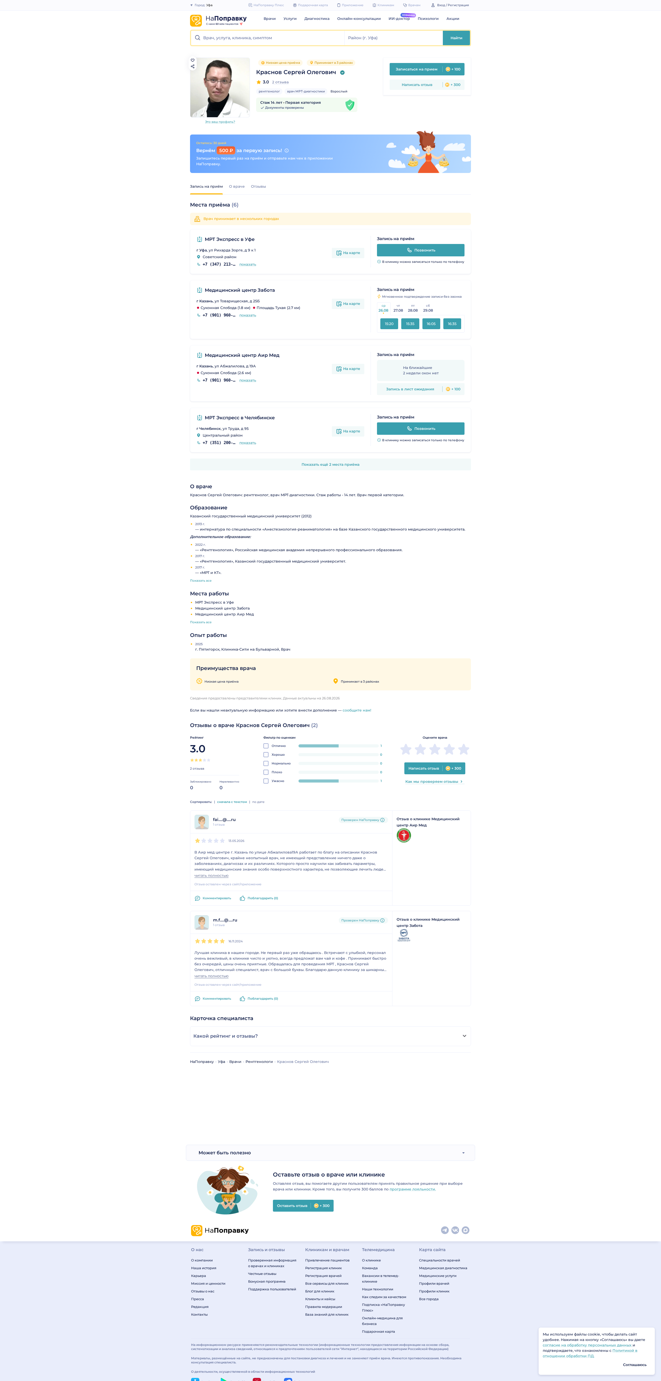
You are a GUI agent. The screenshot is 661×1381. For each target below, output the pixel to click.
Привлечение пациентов (327, 1260)
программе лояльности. (413, 1189)
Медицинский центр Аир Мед (242, 355)
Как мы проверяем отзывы (431, 781)
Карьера (198, 1276)
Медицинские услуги (438, 1276)
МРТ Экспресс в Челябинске (240, 418)
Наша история (203, 1268)
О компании (202, 1260)
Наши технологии (377, 1289)
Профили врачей (434, 1283)
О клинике (371, 1260)
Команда (370, 1268)
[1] (192, 760)
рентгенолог (269, 91)
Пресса (197, 1299)
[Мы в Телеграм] (445, 1230)
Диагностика (316, 18)
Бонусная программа (267, 1281)
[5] (209, 760)
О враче (237, 186)
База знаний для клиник (327, 1314)
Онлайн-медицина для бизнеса (382, 1321)
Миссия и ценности (208, 1283)
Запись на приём (206, 186)
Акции (452, 18)
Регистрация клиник (323, 1268)
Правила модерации (323, 1307)
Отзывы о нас (202, 1291)
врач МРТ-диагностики (306, 91)
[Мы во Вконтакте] (455, 1230)
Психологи (428, 18)
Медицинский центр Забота (240, 290)
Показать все (201, 580)
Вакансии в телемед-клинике (380, 1278)
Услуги (290, 18)
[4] (204, 760)
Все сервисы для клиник (327, 1283)
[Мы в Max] (466, 1230)
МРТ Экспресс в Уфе (230, 239)
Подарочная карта (378, 1331)
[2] (196, 760)
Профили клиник (434, 1291)
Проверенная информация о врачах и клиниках (272, 1263)
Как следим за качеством (384, 1297)
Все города (429, 1299)
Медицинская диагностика (443, 1268)
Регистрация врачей (323, 1276)
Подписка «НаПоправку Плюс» (383, 1307)
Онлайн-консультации (359, 18)
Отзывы (258, 186)
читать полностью (211, 875)
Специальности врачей (439, 1260)
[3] (200, 760)
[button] (268, 38)
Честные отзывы (262, 1274)
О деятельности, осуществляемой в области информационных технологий (253, 1372)
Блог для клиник (319, 1291)
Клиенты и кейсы (320, 1299)
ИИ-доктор (399, 18)
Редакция (200, 1307)
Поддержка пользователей (272, 1289)
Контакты (199, 1314)
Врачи (270, 18)
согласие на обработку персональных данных (588, 1345)
